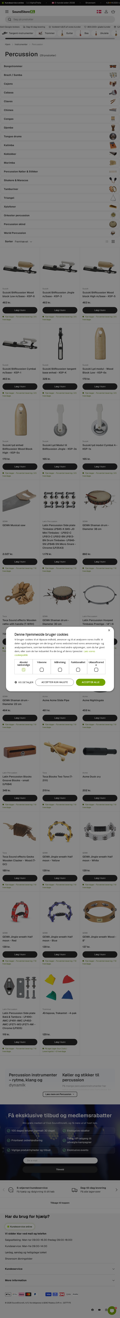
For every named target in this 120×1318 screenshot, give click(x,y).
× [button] (109, 630)
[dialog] (60, 659)
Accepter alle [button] (90, 682)
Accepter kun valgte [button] (55, 682)
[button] (24, 682)
